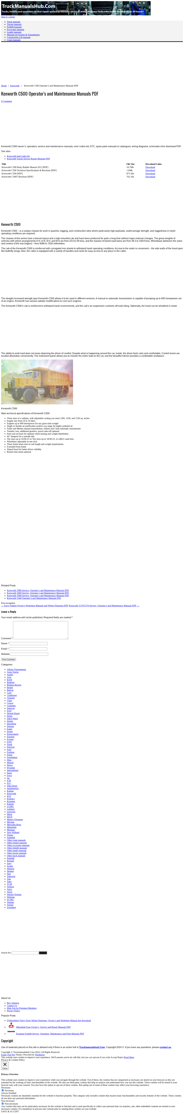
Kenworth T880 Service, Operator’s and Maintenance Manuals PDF (38, 590)
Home (4, 85)
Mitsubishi (11, 827)
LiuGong (11, 811)
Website (5, 654)
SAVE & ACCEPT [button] (10, 1111)
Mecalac (11, 822)
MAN (9, 817)
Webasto (11, 897)
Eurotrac (11, 736)
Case (9, 693)
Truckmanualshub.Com (92, 1047)
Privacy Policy (13, 1011)
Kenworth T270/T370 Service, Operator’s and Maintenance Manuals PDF (104, 605)
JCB (9, 780)
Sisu (9, 874)
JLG (9, 783)
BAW (9, 680)
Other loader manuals (16, 850)
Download (150, 167)
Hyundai (11, 768)
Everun (10, 739)
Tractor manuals (14, 24)
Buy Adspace (13, 1003)
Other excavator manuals (18, 845)
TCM (9, 884)
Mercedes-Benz (14, 824)
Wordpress (40, 1055)
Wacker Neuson (14, 894)
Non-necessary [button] (8, 1101)
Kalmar (10, 791)
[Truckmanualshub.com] (76, 14)
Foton (9, 755)
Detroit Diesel (13, 713)
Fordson (10, 752)
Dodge (10, 721)
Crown (10, 703)
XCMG (10, 899)
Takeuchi (11, 876)
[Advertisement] (87, 64)
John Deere (12, 786)
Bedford (10, 682)
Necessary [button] (5, 1087)
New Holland (13, 832)
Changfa (11, 698)
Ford (9, 749)
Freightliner (12, 757)
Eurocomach (12, 734)
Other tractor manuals (16, 853)
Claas (9, 700)
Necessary (9, 1090)
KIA (9, 796)
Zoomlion (11, 907)
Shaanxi (10, 868)
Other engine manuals (17, 843)
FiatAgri (11, 747)
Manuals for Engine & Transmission (23, 34)
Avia (9, 677)
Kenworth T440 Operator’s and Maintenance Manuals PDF (34, 598)
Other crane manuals (16, 840)
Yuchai (10, 905)
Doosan (10, 726)
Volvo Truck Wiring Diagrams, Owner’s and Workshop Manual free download (55, 1020)
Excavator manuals (15, 29)
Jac (8, 778)
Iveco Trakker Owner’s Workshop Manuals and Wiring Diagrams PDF (34, 605)
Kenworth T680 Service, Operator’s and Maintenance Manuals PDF (38, 595)
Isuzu (9, 773)
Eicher (10, 731)
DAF (9, 711)
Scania (10, 866)
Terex (9, 889)
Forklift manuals (14, 27)
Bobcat (10, 690)
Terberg (10, 887)
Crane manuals (13, 40)
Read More (129, 1057)
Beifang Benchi (14, 685)
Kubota (10, 804)
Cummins (11, 705)
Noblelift (11, 837)
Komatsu (11, 801)
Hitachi (10, 762)
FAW (9, 742)
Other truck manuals (16, 855)
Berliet (10, 687)
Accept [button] (114, 1057)
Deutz (9, 716)
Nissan (10, 835)
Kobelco (11, 799)
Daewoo (11, 708)
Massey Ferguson (15, 819)
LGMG (10, 806)
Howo (10, 765)
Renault (10, 861)
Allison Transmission (16, 669)
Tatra (9, 881)
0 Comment (6, 101)
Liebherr (11, 809)
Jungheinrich (13, 788)
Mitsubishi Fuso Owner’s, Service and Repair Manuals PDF (43, 1027)
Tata (9, 879)
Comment (7, 638)
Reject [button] (120, 1057)
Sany (9, 863)
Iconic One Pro (8, 1055)
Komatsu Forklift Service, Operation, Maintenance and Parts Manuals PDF (50, 1034)
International (12, 770)
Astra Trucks (13, 672)
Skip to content (8, 17)
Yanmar (10, 902)
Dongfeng (11, 724)
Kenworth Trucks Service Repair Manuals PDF (28, 159)
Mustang (11, 830)
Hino (9, 760)
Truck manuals (13, 22)
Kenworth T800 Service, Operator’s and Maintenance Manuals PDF (38, 593)
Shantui (10, 871)
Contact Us (12, 1005)
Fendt (9, 744)
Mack (9, 814)
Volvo (9, 892)
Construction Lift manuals (18, 37)
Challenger (12, 695)
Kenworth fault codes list (18, 156)
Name (5, 643)
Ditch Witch (12, 718)
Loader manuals (14, 32)
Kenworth (14, 85)
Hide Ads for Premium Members (22, 1008)
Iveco (9, 775)
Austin (10, 674)
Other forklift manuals (17, 848)
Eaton (9, 729)
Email (4, 649)
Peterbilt (10, 858)
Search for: (6, 952)
